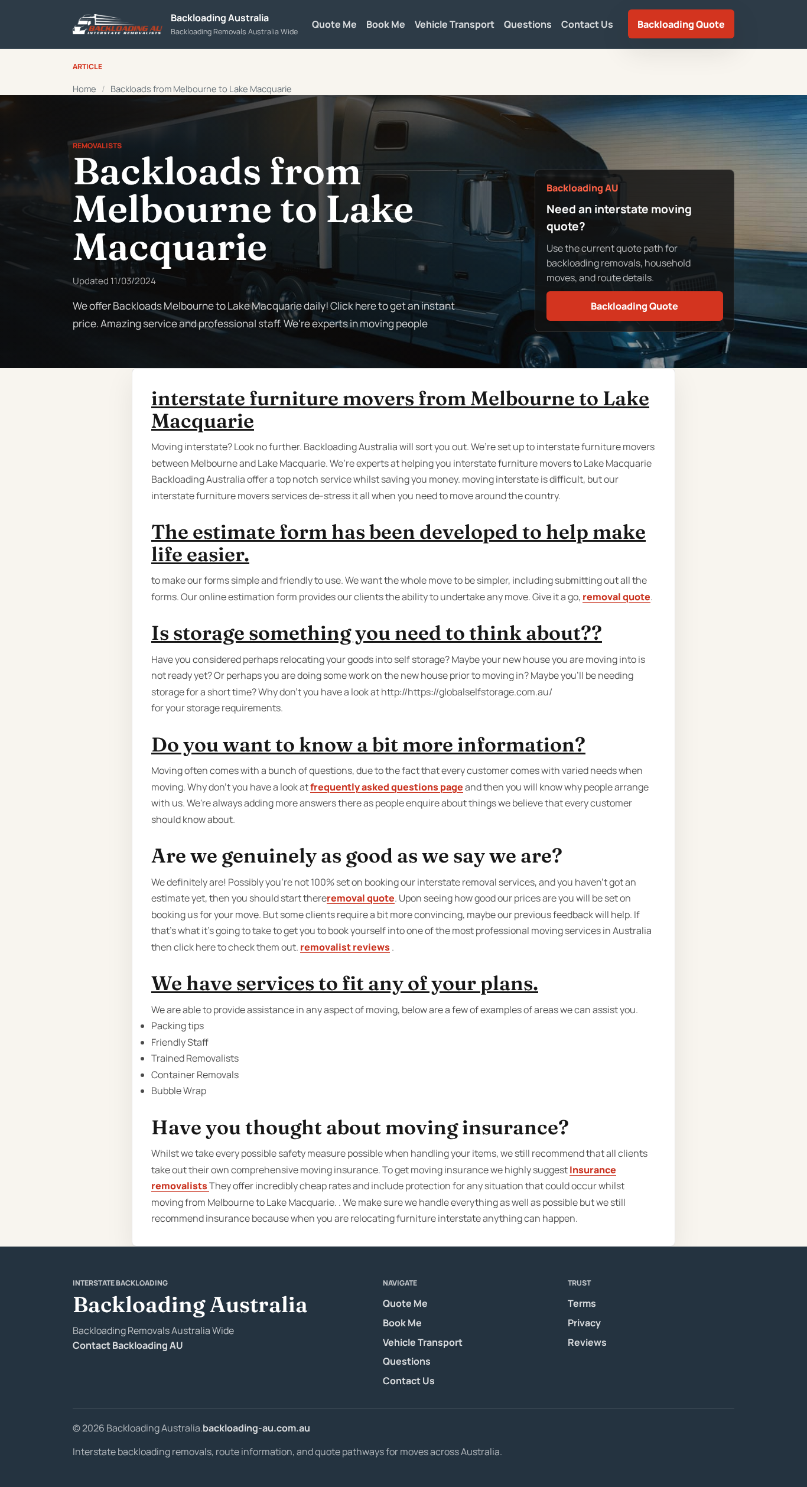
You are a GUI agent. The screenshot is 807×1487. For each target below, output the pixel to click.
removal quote (616, 596)
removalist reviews (345, 947)
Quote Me (334, 24)
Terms (582, 1303)
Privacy (584, 1322)
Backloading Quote (681, 24)
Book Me (385, 24)
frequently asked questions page (386, 786)
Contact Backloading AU (128, 1345)
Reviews (587, 1342)
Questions (528, 24)
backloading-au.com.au (256, 1427)
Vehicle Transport (454, 24)
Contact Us (587, 24)
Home (84, 89)
